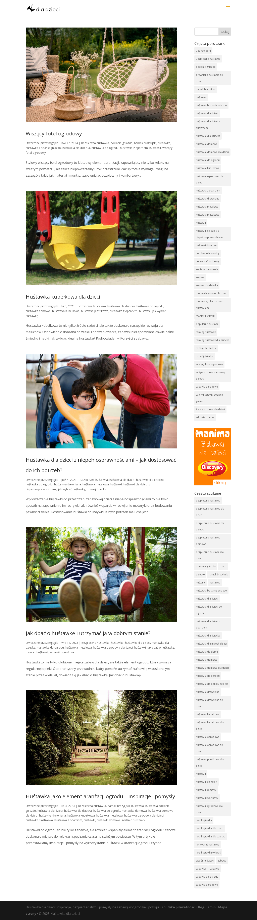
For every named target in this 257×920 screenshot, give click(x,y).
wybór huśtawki (205, 860)
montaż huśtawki (37, 652)
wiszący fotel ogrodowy (209, 364)
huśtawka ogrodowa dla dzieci (113, 647)
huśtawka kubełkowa (66, 311)
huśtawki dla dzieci (206, 782)
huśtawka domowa (38, 311)
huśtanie (201, 582)
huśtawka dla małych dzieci (211, 643)
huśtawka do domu (207, 651)
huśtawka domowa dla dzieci (212, 152)
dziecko (200, 574)
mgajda (53, 143)
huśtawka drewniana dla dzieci (209, 703)
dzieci (223, 566)
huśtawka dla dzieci (122, 480)
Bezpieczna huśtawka (95, 143)
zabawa (222, 860)
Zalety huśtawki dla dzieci (210, 409)
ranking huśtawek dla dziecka (212, 340)
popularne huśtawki (207, 324)
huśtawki (155, 148)
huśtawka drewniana (67, 484)
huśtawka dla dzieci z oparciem (208, 624)
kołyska (200, 277)
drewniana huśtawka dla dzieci (209, 78)
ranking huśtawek (206, 332)
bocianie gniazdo (122, 143)
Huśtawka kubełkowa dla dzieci (63, 296)
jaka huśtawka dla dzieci (209, 828)
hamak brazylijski (145, 143)
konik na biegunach (207, 269)
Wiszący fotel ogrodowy (54, 133)
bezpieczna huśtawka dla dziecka (210, 526)
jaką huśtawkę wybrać (208, 852)
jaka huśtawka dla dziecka (210, 836)
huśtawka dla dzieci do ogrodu (209, 610)
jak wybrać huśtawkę (71, 489)
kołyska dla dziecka (207, 285)
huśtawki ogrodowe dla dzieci (209, 809)
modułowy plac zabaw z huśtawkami (209, 305)
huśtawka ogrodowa (207, 737)
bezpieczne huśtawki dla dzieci (210, 555)
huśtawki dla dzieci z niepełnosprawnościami (209, 234)
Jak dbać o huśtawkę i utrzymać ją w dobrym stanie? (88, 633)
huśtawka (164, 143)
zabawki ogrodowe (62, 652)
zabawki (214, 868)
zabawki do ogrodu (207, 876)
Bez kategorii (203, 50)
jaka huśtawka (204, 820)
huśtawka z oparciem (134, 148)
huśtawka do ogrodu (105, 148)
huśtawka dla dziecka (76, 148)
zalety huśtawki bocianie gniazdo (209, 398)
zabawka (201, 868)
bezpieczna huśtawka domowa (208, 541)
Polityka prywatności (178, 907)
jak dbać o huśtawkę (160, 647)
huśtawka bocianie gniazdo (43, 148)
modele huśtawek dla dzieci (211, 293)
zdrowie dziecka (205, 417)
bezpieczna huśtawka (208, 500)
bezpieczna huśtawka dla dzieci (210, 512)
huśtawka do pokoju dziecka (212, 684)
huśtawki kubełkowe (207, 798)
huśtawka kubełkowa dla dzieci (210, 726)
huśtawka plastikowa (94, 311)
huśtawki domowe (109, 820)
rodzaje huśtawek (133, 820)
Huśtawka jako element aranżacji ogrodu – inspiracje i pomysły (100, 796)
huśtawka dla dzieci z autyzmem (208, 125)
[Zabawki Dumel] (212, 456)
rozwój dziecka (96, 489)
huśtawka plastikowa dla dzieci (210, 763)
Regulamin (207, 907)
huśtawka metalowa (96, 484)
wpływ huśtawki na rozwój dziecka (210, 375)
